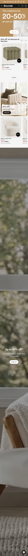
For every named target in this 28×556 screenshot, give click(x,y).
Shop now (14, 32)
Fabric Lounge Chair (6, 138)
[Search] (22, 5)
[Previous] (21, 40)
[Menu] (1, 6)
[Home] (8, 6)
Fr (19, 5)
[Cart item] (26, 5)
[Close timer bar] (27, 0)
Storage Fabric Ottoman (8, 64)
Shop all (14, 77)
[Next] (25, 40)
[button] (24, 552)
